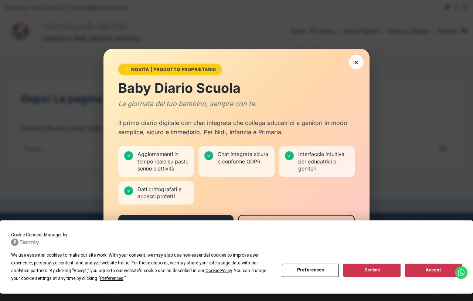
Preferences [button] (111, 278)
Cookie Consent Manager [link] (36, 234)
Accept (433, 270)
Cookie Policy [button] (218, 270)
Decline (372, 270)
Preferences (310, 270)
